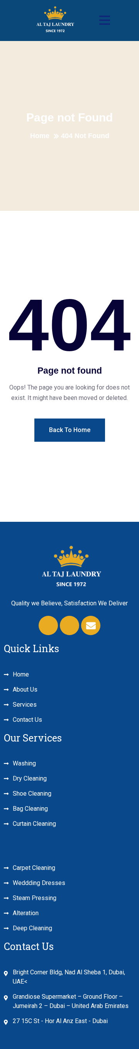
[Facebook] (48, 625)
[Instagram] (69, 625)
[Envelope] (90, 625)
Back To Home (69, 430)
